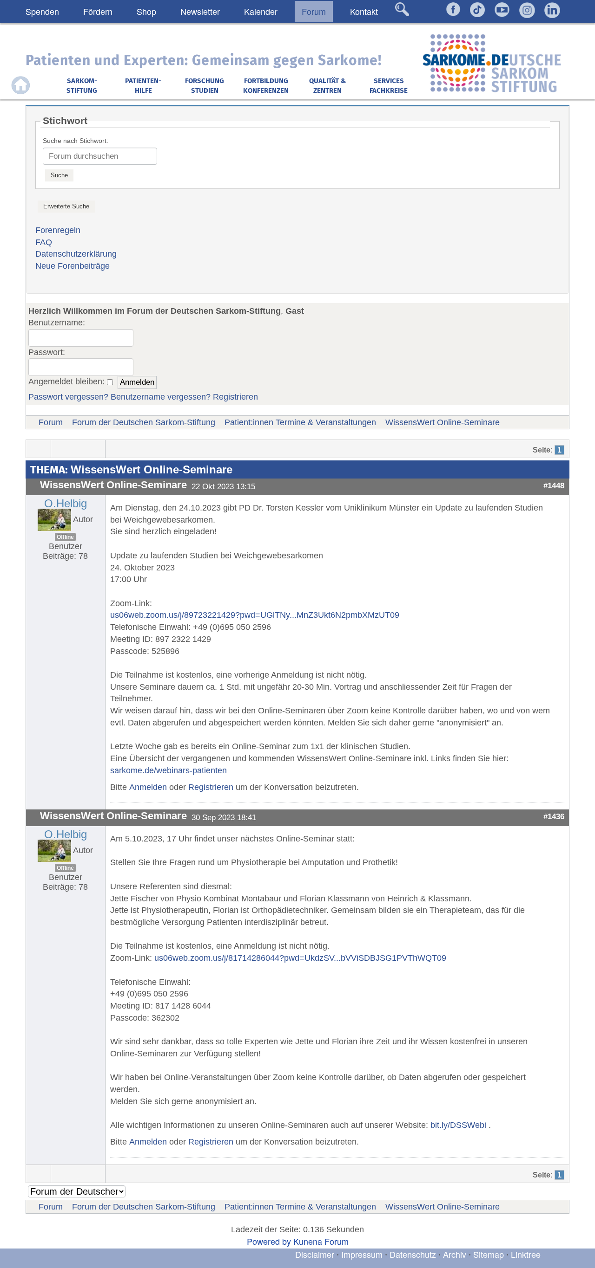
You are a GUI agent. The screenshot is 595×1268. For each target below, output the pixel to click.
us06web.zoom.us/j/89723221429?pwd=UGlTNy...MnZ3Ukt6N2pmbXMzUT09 (254, 615)
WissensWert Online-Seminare (442, 422)
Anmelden (148, 787)
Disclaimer (314, 1254)
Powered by (269, 1241)
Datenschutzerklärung (76, 254)
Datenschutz (414, 1254)
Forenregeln (57, 230)
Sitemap (488, 1254)
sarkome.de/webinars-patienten (168, 770)
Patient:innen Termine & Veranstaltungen (300, 422)
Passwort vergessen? (68, 396)
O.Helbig (65, 503)
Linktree (526, 1254)
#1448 (553, 485)
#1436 (553, 816)
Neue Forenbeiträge (72, 266)
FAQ (43, 242)
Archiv (454, 1254)
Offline (65, 537)
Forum (51, 422)
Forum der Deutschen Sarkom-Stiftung (143, 422)
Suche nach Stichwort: (75, 140)
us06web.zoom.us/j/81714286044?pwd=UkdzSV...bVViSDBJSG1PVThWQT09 (300, 958)
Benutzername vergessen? (161, 396)
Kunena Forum (321, 1241)
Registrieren (235, 396)
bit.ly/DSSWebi (458, 1125)
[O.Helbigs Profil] (54, 519)
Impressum (362, 1254)
